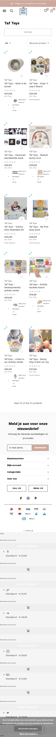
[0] (51, 10)
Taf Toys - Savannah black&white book (15, 156)
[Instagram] (28, 498)
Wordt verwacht (34, 99)
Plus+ (46, 525)
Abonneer (40, 447)
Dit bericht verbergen (28, 729)
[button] (4, 11)
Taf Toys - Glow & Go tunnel (15, 85)
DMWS (38, 525)
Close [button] (2, 533)
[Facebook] (21, 498)
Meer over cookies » (29, 734)
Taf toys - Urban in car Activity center (14, 360)
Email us (38, 488)
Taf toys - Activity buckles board (38, 286)
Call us (16, 488)
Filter (28, 32)
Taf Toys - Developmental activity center (12, 287)
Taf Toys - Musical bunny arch (38, 156)
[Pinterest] (36, 498)
